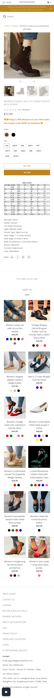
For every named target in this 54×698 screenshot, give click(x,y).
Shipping (7, 605)
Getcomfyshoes (15, 687)
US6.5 (30, 145)
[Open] (6, 692)
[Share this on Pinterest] (23, 257)
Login (6, 644)
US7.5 (7, 151)
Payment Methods (12, 616)
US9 (30, 151)
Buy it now (27, 172)
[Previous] (20, 81)
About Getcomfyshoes (14, 622)
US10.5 (15, 156)
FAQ (4, 628)
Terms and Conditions (14, 639)
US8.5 (23, 151)
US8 (15, 151)
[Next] (33, 81)
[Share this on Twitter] (11, 257)
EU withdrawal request (15, 650)
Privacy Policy (10, 633)
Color (6, 129)
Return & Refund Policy (15, 611)
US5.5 (14, 145)
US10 (7, 156)
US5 (6, 145)
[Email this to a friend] (28, 257)
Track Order (9, 594)
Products (14, 26)
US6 (22, 145)
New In (27, 289)
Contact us (9, 599)
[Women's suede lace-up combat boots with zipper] (27, 55)
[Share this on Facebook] (17, 257)
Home (7, 26)
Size (5, 141)
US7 (37, 145)
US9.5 (38, 151)
